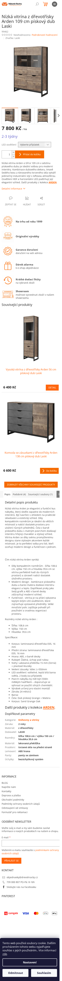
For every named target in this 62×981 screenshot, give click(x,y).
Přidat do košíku (32, 154)
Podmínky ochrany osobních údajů (21, 803)
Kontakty (6, 791)
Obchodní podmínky (13, 799)
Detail (52, 387)
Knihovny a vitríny (28, 719)
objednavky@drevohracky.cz (22, 877)
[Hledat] (37, 4)
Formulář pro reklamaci (15, 812)
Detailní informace (12, 188)
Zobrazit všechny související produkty (31, 484)
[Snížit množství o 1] (13, 156)
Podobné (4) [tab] (19, 494)
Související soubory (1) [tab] (40, 494)
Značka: (12, 38)
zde (4, 954)
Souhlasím (44, 973)
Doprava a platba (11, 795)
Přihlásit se (11, 860)
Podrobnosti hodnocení (45, 34)
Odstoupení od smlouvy (15, 807)
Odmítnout (15, 973)
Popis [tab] (7, 494)
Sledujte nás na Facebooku (21, 887)
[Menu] (54, 4)
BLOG (5, 782)
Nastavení (30, 962)
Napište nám (9, 787)
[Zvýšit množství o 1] (13, 152)
